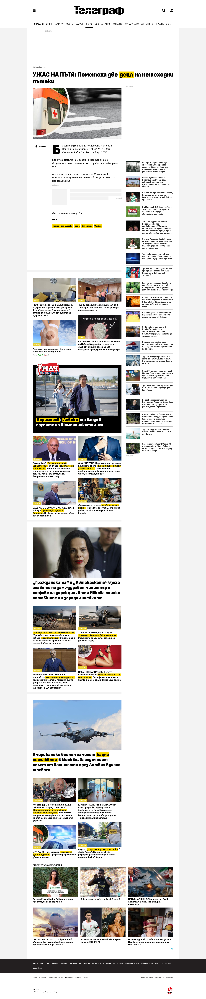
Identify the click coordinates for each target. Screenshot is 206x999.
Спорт (49, 24)
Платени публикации (56, 977)
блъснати (87, 226)
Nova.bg (86, 963)
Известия (169, 977)
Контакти (69, 977)
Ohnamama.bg (147, 963)
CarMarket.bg (109, 963)
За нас (35, 977)
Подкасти (117, 24)
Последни (38, 24)
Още (168, 24)
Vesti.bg (64, 963)
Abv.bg (35, 963)
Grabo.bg (159, 963)
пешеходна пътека (62, 226)
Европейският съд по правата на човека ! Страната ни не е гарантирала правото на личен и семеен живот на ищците (54, 638)
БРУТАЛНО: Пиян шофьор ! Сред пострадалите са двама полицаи (54, 854)
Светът (70, 24)
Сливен (98, 226)
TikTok (85, 977)
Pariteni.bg (96, 963)
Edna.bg (168, 963)
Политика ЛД (159, 977)
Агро (107, 24)
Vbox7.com (44, 963)
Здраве (79, 24)
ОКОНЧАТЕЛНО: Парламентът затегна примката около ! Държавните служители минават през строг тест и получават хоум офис (99, 468)
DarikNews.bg (75, 963)
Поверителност (147, 977)
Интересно (158, 24)
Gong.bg (55, 963)
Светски (145, 24)
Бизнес (99, 24)
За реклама (42, 977)
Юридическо (132, 24)
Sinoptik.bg (37, 968)
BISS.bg (120, 963)
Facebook (78, 977)
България (59, 24)
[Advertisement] (77, 250)
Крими (89, 24)
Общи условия (58, 992)
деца (77, 226)
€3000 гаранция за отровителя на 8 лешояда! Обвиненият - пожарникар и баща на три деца (98, 307)
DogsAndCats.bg (132, 963)
